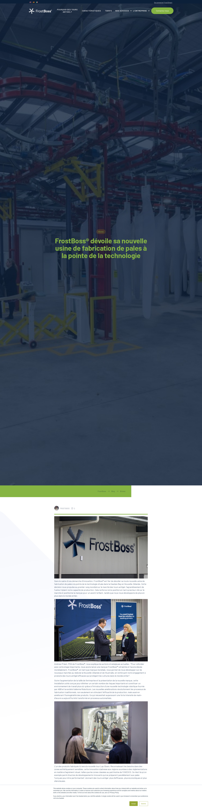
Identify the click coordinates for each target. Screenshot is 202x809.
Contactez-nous (162, 11)
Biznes (122, 491)
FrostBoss (102, 491)
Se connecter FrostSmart (163, 3)
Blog (113, 491)
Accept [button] (133, 804)
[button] (123, 10)
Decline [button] (143, 804)
